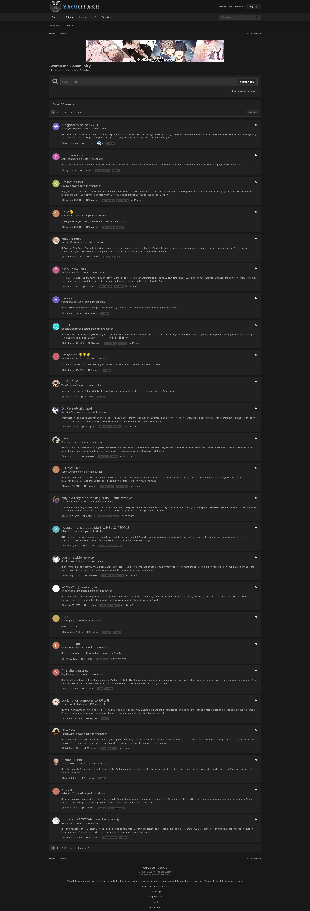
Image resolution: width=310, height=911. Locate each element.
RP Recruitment (97, 704)
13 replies (93, 200)
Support (83, 17)
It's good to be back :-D (79, 125)
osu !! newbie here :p (77, 557)
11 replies (95, 343)
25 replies (89, 426)
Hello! (65, 617)
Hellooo (67, 298)
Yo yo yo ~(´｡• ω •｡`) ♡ (79, 587)
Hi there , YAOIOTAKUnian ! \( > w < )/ (90, 819)
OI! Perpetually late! (76, 408)
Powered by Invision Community (155, 875)
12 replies (94, 256)
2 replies (90, 515)
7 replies (94, 370)
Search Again (247, 82)
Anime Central (105, 501)
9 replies (92, 313)
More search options (244, 91)
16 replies (90, 286)
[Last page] (71, 112)
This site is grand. (74, 670)
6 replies (87, 170)
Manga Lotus (155, 907)
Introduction (100, 128)
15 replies (89, 456)
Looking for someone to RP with (85, 700)
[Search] (257, 17)
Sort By (252, 112)
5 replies (88, 143)
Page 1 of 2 (84, 112)
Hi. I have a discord (76, 155)
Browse (56, 17)
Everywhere (243, 17)
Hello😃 (67, 212)
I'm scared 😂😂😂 (76, 355)
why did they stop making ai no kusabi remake (96, 498)
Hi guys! (67, 790)
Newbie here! (71, 239)
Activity (69, 17)
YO (94, 17)
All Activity (55, 25)
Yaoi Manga (155, 891)
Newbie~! (68, 730)
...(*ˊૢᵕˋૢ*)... (71, 382)
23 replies (90, 545)
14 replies (91, 748)
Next (64, 112)
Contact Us (149, 867)
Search (70, 25)
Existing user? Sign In (230, 6)
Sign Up (253, 6)
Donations (107, 17)
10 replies (88, 396)
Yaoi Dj (155, 902)
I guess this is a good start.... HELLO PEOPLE (95, 527)
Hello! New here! (74, 268)
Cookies (162, 867)
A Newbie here (72, 760)
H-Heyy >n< (70, 468)
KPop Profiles (155, 896)
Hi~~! (65, 325)
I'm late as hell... (74, 182)
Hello (65, 438)
